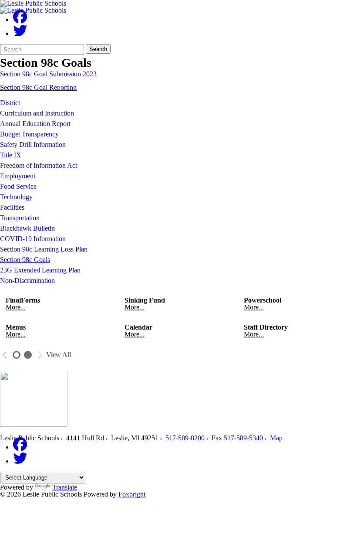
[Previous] (4, 355)
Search (98, 49)
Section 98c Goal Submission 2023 (48, 74)
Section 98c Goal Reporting (38, 87)
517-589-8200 (185, 438)
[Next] (39, 355)
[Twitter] (20, 33)
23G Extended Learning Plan (40, 270)
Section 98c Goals (25, 259)
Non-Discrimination (27, 280)
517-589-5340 (243, 438)
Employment (17, 176)
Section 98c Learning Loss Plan (44, 249)
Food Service (18, 186)
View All (58, 354)
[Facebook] (20, 19)
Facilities (12, 207)
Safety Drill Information (33, 144)
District (10, 102)
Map (276, 438)
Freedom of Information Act (38, 165)
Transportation (20, 217)
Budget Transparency (29, 134)
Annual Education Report (35, 123)
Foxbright (131, 494)
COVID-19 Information (33, 238)
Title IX (10, 155)
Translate (64, 487)
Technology (16, 197)
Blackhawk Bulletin (27, 228)
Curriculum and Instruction (37, 113)
